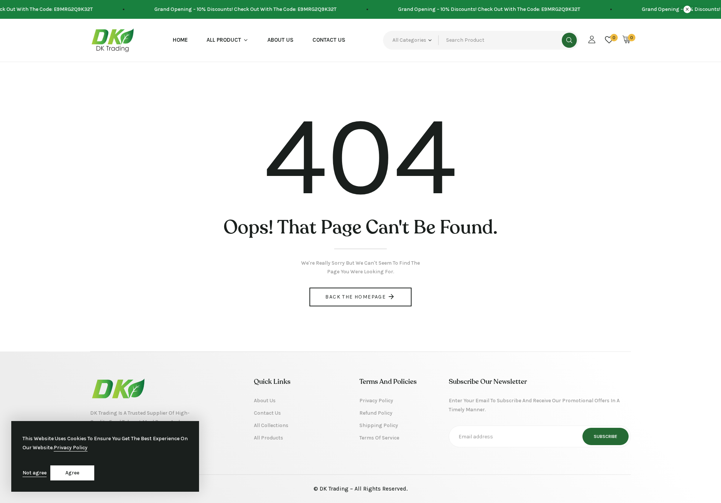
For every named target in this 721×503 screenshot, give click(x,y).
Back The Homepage (355, 297)
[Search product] (569, 40)
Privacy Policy (70, 447)
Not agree (35, 473)
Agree (72, 473)
